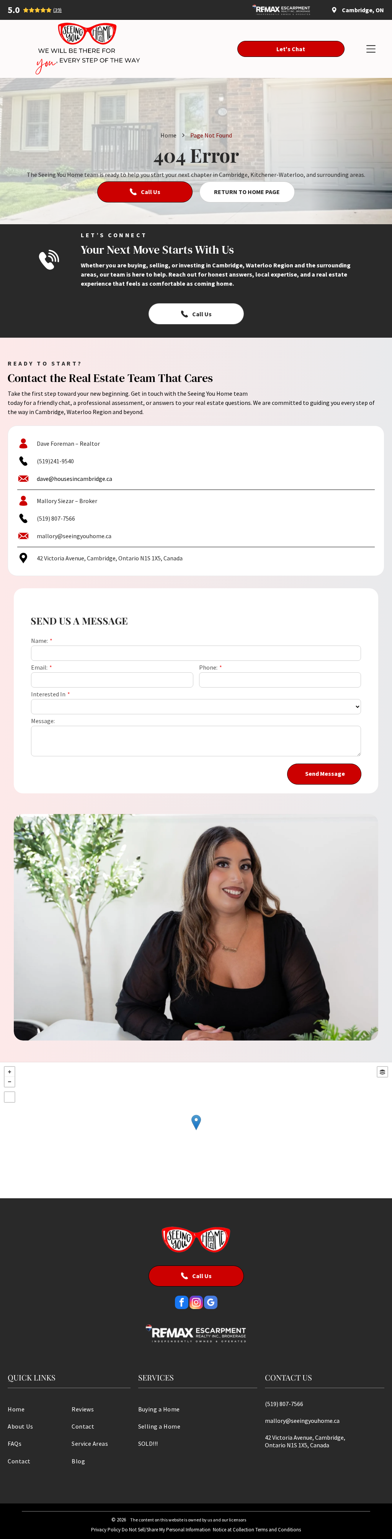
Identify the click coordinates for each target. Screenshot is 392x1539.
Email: (39, 667)
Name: (39, 640)
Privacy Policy (106, 1529)
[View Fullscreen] (10, 1097)
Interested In (48, 694)
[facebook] (181, 1303)
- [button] (10, 1082)
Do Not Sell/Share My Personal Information (166, 1529)
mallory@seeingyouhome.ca (74, 536)
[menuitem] (37, 1408)
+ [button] (10, 1072)
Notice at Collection (233, 1529)
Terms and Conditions (278, 1529)
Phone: (208, 667)
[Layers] (382, 1072)
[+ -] (196, 1130)
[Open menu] (371, 48)
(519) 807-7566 (56, 518)
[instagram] (196, 1303)
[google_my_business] (210, 1303)
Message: (43, 721)
